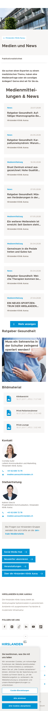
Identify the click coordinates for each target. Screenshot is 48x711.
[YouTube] (33, 627)
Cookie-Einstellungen (19, 690)
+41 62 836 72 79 (14, 471)
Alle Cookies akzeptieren (20, 706)
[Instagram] (12, 627)
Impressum (40, 706)
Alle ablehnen (20, 698)
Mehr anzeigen (27, 324)
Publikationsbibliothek (12, 59)
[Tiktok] (19, 627)
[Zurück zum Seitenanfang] (25, 636)
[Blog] (40, 627)
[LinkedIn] (26, 627)
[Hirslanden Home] (24, 643)
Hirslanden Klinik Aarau (15, 38)
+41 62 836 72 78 (14, 513)
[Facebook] (4, 627)
